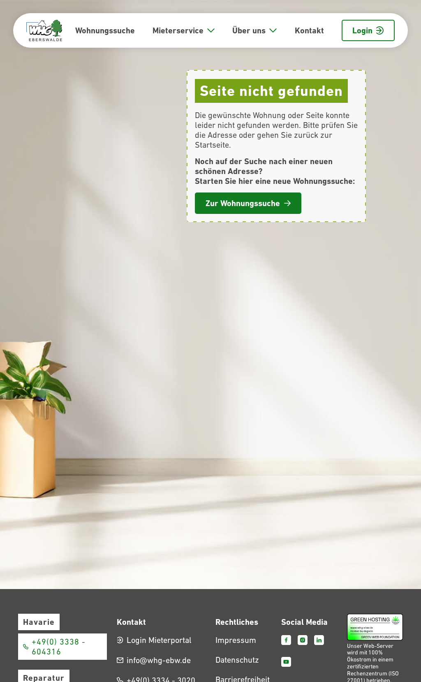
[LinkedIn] (319, 640)
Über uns (249, 30)
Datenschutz (237, 659)
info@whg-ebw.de (159, 660)
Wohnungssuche (105, 30)
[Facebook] (286, 640)
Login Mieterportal (159, 640)
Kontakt (309, 30)
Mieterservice (178, 30)
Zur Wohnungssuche (243, 203)
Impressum (235, 640)
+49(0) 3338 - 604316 (59, 646)
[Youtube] (286, 662)
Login (362, 30)
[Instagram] (303, 640)
